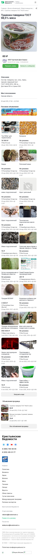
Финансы (5, 472)
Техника (5, 484)
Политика (5, 469)
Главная (3, 8)
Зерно (4, 475)
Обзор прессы (7, 493)
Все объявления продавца (19, 426)
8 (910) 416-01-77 (8, 452)
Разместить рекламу (9, 518)
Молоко (5, 478)
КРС (2, 10)
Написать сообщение (27, 66)
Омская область (6, 96)
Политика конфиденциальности (13, 547)
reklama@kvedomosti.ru (10, 515)
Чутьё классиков (8, 496)
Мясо (4, 481)
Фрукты (5, 490)
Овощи (4, 487)
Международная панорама (11, 499)
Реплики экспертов (9, 502)
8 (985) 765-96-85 (9, 449)
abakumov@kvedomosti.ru (10, 525)
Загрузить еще (19, 394)
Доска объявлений (14, 8)
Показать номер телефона (10, 66)
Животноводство (26, 8)
